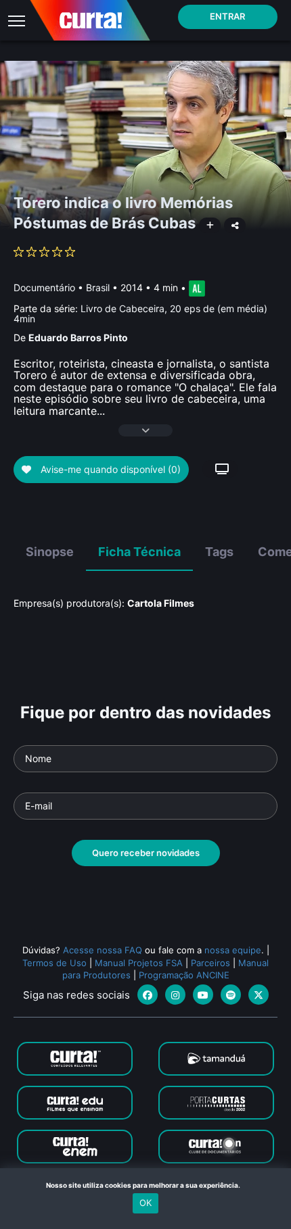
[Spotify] (231, 994)
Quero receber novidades (146, 852)
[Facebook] (147, 994)
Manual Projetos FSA (139, 962)
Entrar (227, 16)
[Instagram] (175, 994)
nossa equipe (232, 950)
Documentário (44, 287)
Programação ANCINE (184, 975)
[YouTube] (203, 994)
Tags (219, 552)
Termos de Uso (54, 962)
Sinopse (50, 552)
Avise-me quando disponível (109, 469)
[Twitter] (258, 994)
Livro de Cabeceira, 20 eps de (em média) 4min (140, 313)
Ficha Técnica (139, 552)
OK (145, 1202)
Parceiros (210, 962)
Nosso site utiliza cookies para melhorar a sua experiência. (146, 1185)
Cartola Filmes (160, 603)
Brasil (98, 287)
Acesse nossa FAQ (102, 950)
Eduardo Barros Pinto (78, 337)
